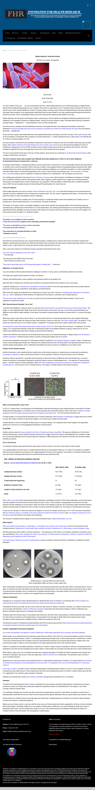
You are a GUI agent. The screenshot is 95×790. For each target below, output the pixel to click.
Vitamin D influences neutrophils (33, 609)
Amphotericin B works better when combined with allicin (33, 528)
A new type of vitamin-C (10, 669)
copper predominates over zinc (61, 519)
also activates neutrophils (35, 677)
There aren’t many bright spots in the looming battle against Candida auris (27, 264)
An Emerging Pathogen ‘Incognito (65, 340)
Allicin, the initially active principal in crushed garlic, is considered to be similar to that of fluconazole (35, 526)
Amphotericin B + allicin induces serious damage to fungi (70, 528)
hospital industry (82, 134)
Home (4, 50)
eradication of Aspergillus (64, 417)
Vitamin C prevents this (49, 655)
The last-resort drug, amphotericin (14, 298)
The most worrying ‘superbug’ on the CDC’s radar (18, 253)
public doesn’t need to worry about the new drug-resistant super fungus (64, 308)
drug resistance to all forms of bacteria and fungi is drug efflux (41, 432)
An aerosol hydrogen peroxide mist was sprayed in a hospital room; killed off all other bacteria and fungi (44, 129)
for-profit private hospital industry (76, 153)
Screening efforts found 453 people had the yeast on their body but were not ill (28, 326)
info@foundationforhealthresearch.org (19, 731)
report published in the (47, 191)
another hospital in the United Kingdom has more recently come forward (34, 145)
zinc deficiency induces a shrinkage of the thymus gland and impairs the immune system (34, 513)
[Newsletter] (87, 5)
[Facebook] (91, 5)
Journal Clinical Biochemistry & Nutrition (24, 463)
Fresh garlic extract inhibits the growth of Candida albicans (22, 540)
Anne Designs (53, 782)
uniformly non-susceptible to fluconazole (34, 286)
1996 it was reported (13, 500)
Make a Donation (54, 734)
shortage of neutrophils (11, 354)
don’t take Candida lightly (69, 320)
